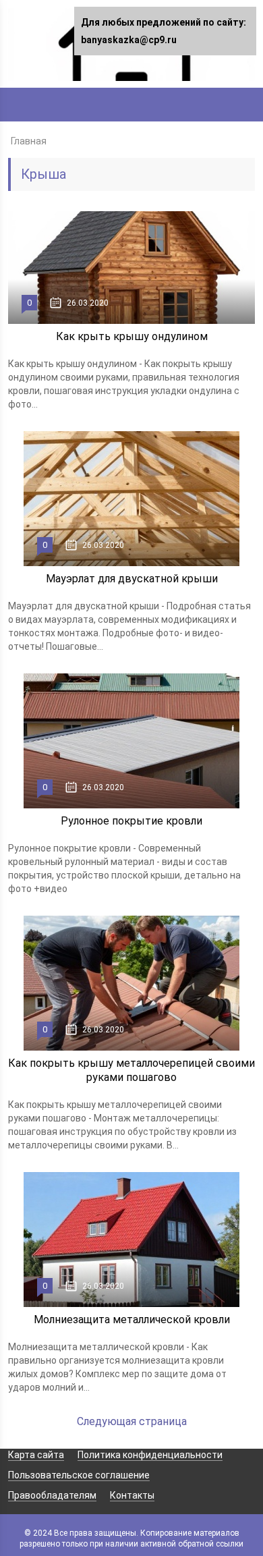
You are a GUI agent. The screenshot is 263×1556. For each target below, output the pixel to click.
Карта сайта (36, 1454)
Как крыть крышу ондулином (132, 336)
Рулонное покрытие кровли (131, 820)
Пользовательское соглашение (79, 1475)
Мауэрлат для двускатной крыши (132, 578)
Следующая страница (132, 1421)
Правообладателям (52, 1495)
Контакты (132, 1495)
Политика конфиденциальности (150, 1454)
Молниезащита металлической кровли (132, 1319)
